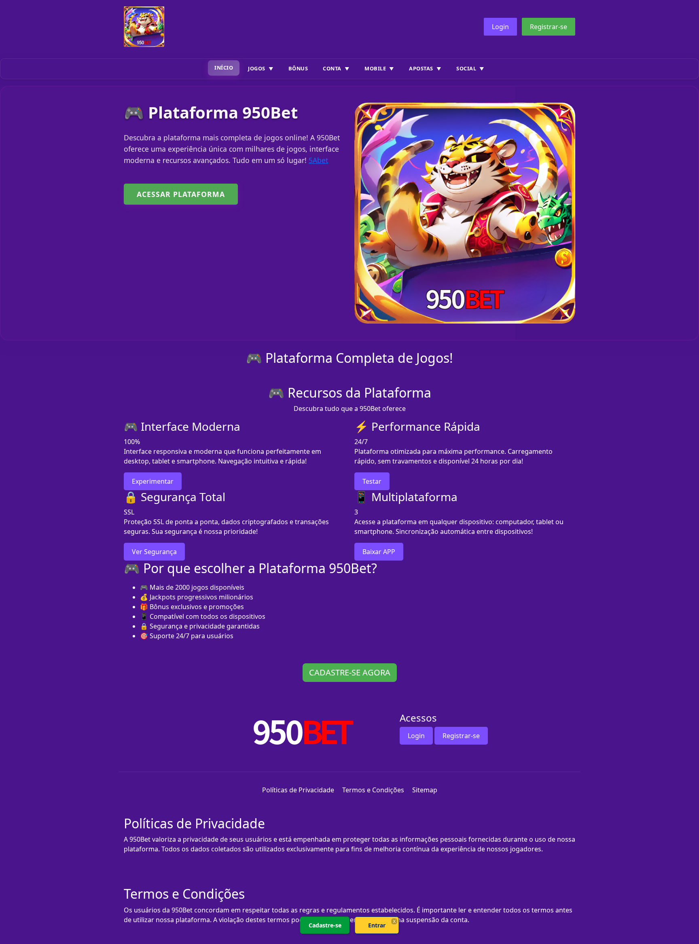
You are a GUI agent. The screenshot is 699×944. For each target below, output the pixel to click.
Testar (371, 481)
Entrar (377, 925)
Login (500, 26)
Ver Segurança (154, 551)
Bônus (298, 68)
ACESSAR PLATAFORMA (181, 194)
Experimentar (153, 481)
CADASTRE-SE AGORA (349, 672)
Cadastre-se (325, 925)
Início (223, 67)
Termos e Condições (373, 789)
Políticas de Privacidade (298, 789)
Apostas (421, 68)
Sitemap (424, 789)
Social (466, 68)
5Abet (318, 160)
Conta (332, 68)
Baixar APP (378, 551)
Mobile (375, 68)
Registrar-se (548, 26)
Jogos (256, 68)
